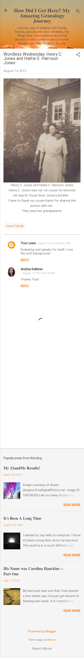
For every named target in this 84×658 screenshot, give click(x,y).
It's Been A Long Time (22, 518)
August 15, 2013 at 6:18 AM (38, 273)
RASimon (51, 639)
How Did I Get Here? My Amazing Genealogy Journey (42, 15)
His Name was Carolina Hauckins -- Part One (33, 571)
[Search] (78, 11)
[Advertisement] (42, 399)
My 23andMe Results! (21, 468)
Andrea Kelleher (32, 269)
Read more (72, 505)
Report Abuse (42, 648)
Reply (25, 260)
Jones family (14, 226)
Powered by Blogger (42, 631)
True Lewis (28, 243)
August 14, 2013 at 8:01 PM (54, 243)
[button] (78, 55)
